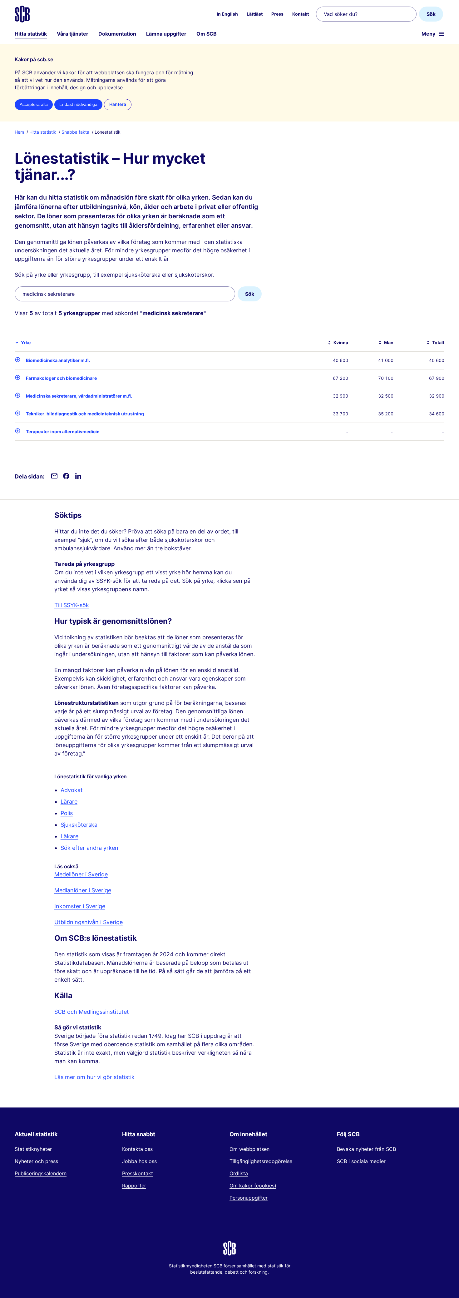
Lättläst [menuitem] (255, 14)
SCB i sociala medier (361, 1161)
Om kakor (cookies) (253, 1185)
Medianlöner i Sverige (82, 890)
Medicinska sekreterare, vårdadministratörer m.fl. (79, 396)
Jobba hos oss (139, 1161)
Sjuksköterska (79, 824)
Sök (431, 14)
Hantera (117, 104)
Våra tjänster (72, 34)
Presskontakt (137, 1173)
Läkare (69, 836)
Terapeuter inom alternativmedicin (63, 431)
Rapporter (134, 1185)
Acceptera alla (34, 104)
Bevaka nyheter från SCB (366, 1149)
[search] (125, 293)
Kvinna (340, 342)
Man (388, 342)
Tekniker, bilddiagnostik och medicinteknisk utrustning (85, 413)
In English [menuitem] (227, 14)
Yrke (26, 342)
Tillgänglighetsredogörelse (261, 1161)
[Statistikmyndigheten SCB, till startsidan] (22, 14)
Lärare (69, 801)
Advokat (72, 790)
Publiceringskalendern (41, 1173)
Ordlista (239, 1173)
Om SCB (206, 34)
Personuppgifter (249, 1198)
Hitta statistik (31, 34)
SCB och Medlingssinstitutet (91, 1011)
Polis (67, 813)
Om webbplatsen (249, 1149)
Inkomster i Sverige (79, 906)
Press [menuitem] (277, 14)
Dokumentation (117, 34)
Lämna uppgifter (166, 34)
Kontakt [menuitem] (300, 14)
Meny (428, 34)
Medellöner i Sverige (81, 874)
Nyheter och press (36, 1161)
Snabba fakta (75, 132)
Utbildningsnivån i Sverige (88, 922)
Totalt (438, 342)
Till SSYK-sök (71, 605)
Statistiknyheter (33, 1149)
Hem (19, 132)
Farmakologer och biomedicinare (61, 378)
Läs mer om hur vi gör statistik (94, 1077)
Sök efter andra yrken (89, 848)
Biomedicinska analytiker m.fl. (58, 360)
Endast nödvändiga (78, 104)
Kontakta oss (137, 1149)
